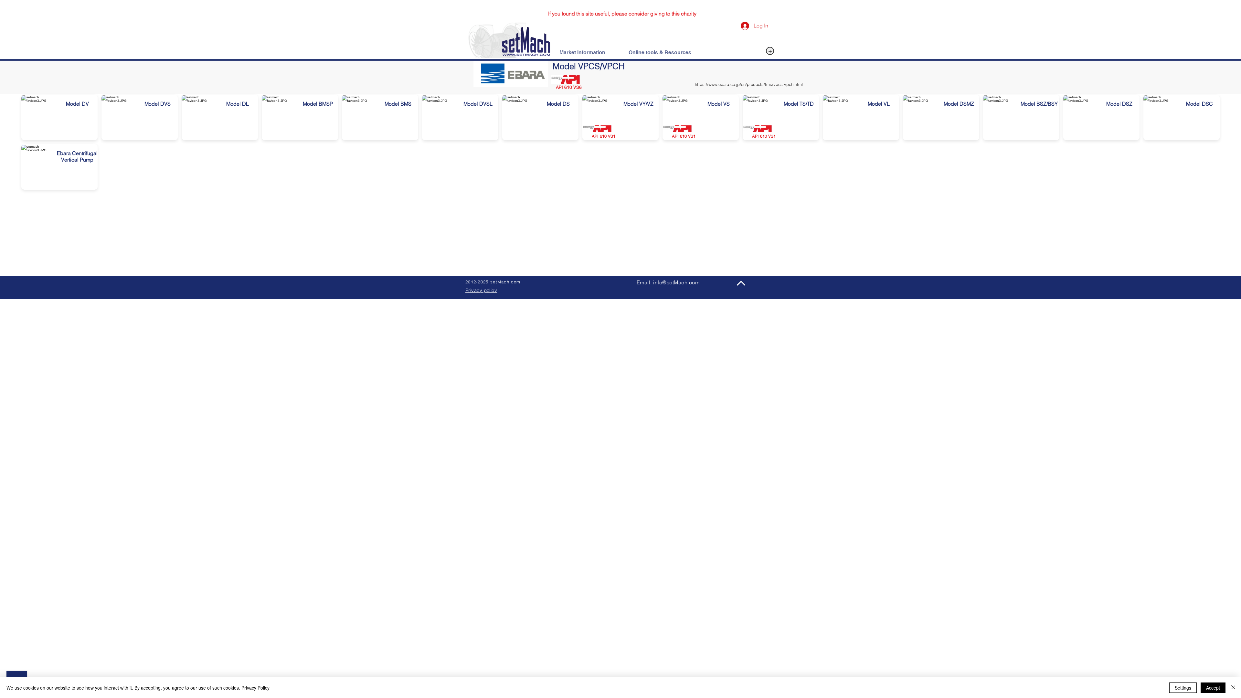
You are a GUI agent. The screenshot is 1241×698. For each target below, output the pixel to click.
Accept (1213, 687)
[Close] (1233, 687)
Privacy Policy (255, 687)
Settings (1183, 687)
